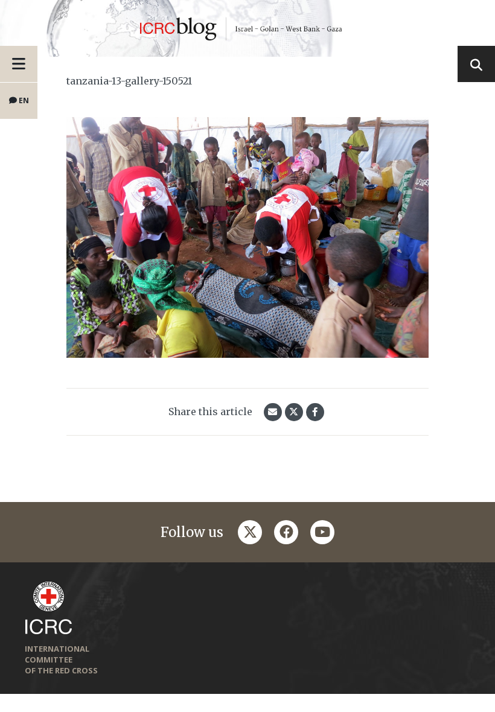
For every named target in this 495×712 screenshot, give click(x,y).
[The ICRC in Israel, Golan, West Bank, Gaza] (247, 28)
